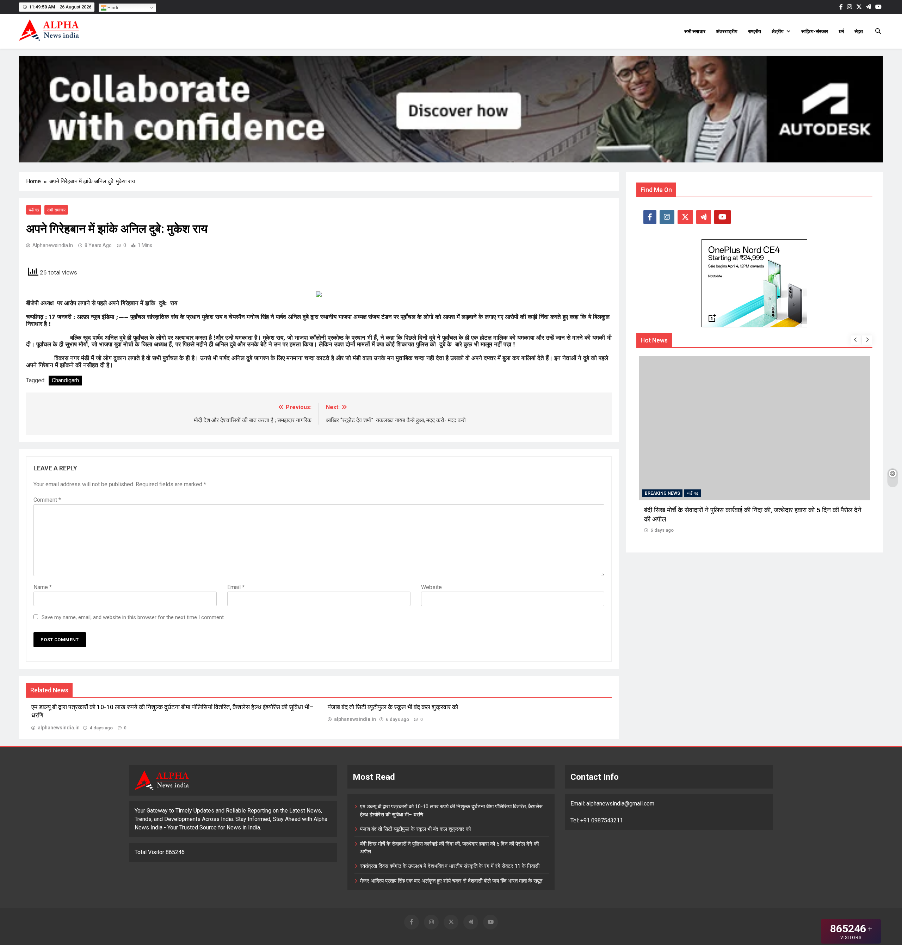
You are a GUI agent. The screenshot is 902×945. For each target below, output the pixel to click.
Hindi (112, 7)
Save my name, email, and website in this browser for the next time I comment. (133, 617)
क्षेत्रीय (778, 31)
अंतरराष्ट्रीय (726, 31)
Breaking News (662, 493)
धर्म (841, 31)
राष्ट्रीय (754, 31)
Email (236, 587)
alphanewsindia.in (52, 245)
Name (42, 587)
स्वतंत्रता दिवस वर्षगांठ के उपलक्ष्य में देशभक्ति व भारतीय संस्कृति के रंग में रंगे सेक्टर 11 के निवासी (449, 866)
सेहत (858, 31)
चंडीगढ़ (34, 210)
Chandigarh (65, 380)
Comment (47, 499)
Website (431, 587)
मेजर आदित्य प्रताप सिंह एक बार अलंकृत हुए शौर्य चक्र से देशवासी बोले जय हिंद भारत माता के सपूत (451, 881)
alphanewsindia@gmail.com (620, 803)
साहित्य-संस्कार (814, 31)
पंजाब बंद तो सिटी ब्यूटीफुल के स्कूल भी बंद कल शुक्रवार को (393, 707)
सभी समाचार (694, 31)
